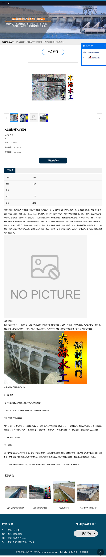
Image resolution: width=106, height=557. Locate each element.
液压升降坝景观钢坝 (16, 508)
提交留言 (86, 533)
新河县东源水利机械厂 (24, 552)
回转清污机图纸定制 (88, 508)
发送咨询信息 (53, 160)
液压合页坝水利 (40, 508)
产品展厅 (30, 42)
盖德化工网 (73, 552)
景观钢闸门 (64, 508)
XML (56, 552)
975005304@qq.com (19, 538)
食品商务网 (84, 552)
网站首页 (20, 42)
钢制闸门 (39, 42)
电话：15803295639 (15, 534)
